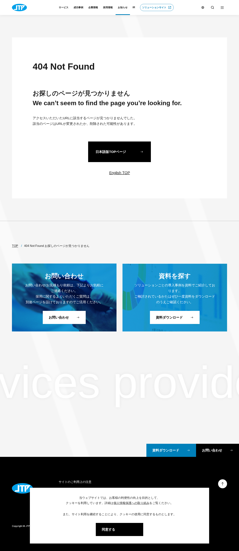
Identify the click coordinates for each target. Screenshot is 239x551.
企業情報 (93, 7)
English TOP (119, 173)
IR (134, 7)
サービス (64, 7)
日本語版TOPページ (111, 152)
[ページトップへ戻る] (222, 483)
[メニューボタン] (222, 7)
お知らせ (123, 7)
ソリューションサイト (154, 7)
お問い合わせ (212, 450)
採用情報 (108, 7)
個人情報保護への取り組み (131, 503)
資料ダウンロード (165, 450)
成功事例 (78, 7)
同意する (108, 529)
